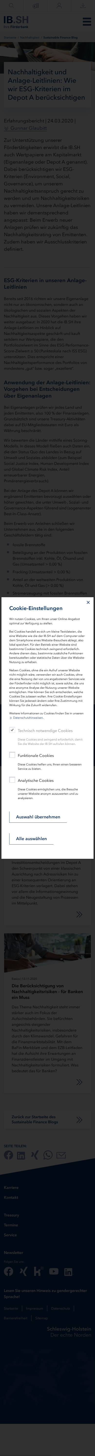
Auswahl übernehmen (38, 817)
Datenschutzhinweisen (28, 717)
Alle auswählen (31, 838)
